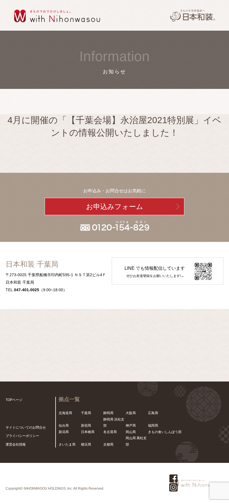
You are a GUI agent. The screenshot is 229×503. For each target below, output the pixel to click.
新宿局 (86, 425)
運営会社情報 (16, 444)
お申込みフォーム (114, 206)
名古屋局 (110, 432)
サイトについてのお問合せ (26, 427)
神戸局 (131, 425)
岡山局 (131, 432)
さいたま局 (67, 444)
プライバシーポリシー (22, 436)
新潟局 (64, 432)
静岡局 (108, 413)
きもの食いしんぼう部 (165, 432)
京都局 (108, 444)
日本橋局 (87, 432)
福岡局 (153, 425)
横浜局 (86, 444)
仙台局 (64, 425)
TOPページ (14, 400)
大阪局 (131, 413)
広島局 (153, 413)
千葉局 (86, 413)
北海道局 (65, 413)
